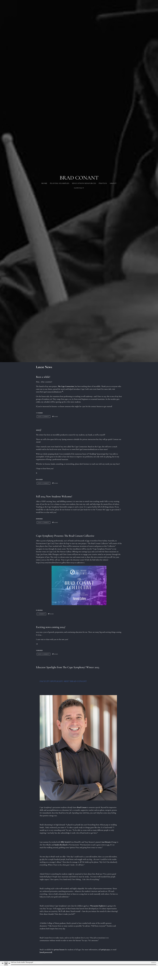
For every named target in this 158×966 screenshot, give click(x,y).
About (113, 183)
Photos (103, 183)
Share (56, 416)
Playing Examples (59, 183)
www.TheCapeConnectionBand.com (48, 392)
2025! (38, 429)
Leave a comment (43, 416)
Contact (79, 188)
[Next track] (9, 963)
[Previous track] (2, 963)
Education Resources (84, 183)
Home (44, 183)
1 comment (41, 614)
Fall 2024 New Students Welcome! (54, 496)
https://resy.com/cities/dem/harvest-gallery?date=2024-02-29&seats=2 (60, 562)
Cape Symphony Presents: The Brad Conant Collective (65, 535)
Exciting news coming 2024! (50, 627)
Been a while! (43, 376)
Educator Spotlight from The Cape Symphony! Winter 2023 (67, 667)
